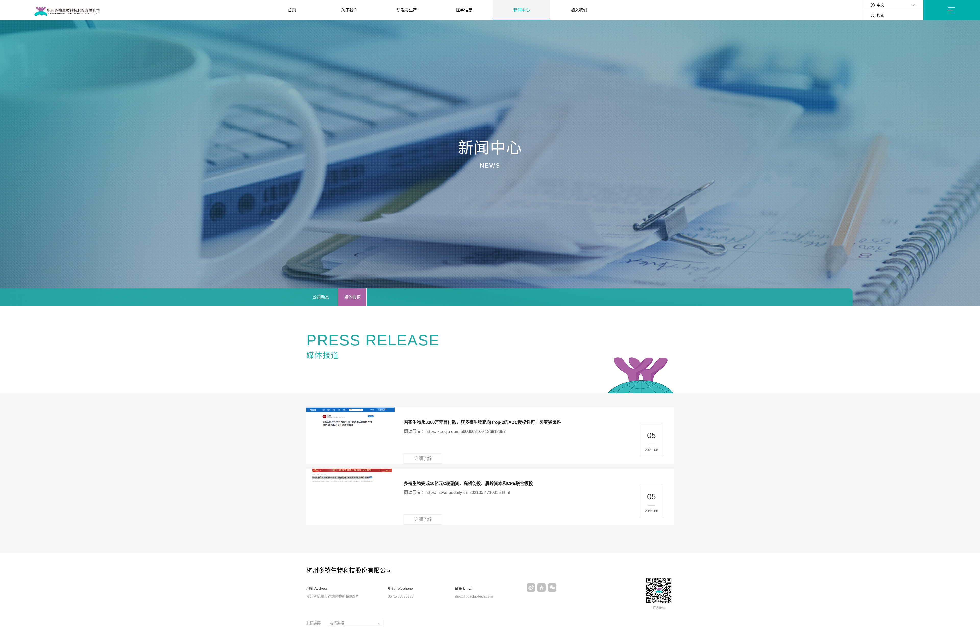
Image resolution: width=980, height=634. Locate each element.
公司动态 (321, 297)
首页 (292, 10)
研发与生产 (407, 10)
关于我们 (349, 10)
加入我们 (579, 10)
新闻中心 (521, 10)
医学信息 (464, 10)
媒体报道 (352, 297)
